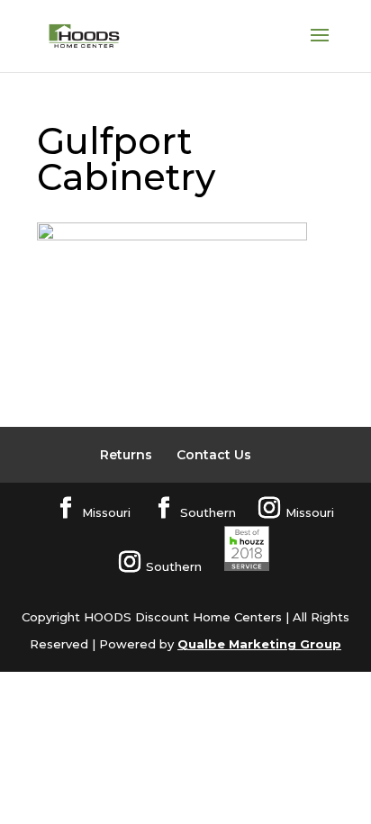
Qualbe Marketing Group (259, 644)
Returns (126, 455)
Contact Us (213, 455)
